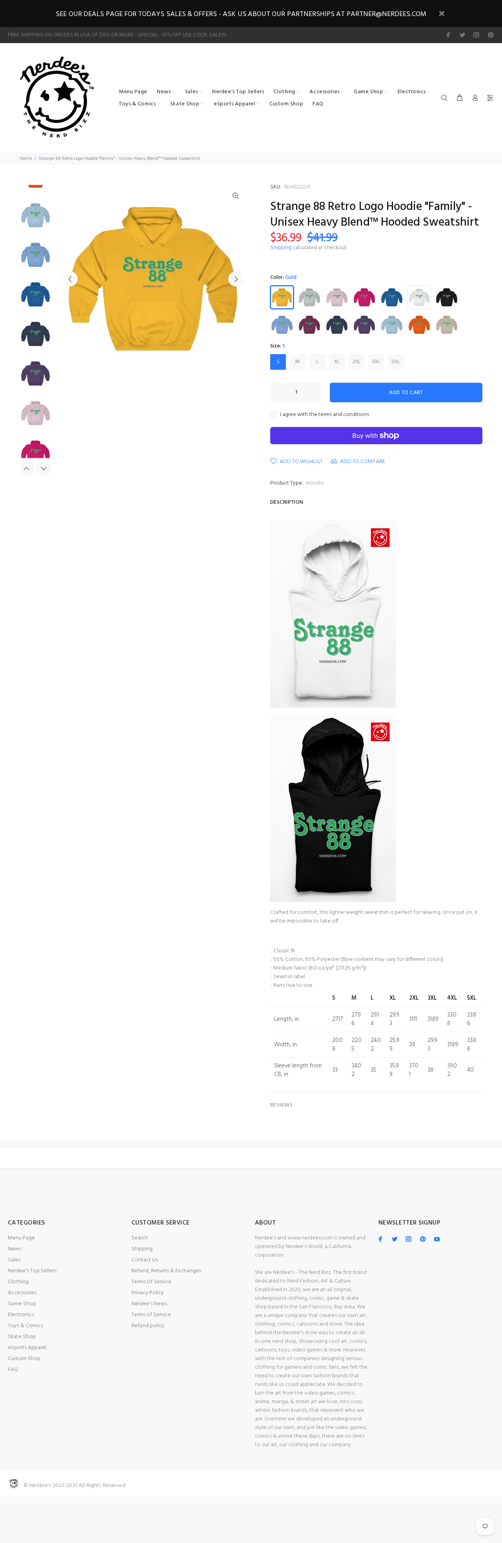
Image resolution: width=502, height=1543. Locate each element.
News (14, 1249)
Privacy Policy (147, 1292)
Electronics (21, 1314)
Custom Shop (24, 1358)
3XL (376, 361)
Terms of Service (151, 1314)
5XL (395, 361)
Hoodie (315, 483)
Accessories (22, 1292)
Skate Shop (22, 1336)
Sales (14, 1259)
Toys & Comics (25, 1325)
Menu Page (21, 1238)
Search (139, 1238)
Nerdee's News (149, 1303)
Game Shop (22, 1303)
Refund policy (147, 1325)
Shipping (280, 247)
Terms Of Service (151, 1281)
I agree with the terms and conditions (324, 415)
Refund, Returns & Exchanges (166, 1270)
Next (235, 278)
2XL (356, 361)
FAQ (13, 1369)
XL (337, 361)
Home (26, 159)
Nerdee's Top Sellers (32, 1270)
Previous (70, 278)
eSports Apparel (27, 1347)
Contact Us (144, 1259)
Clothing (18, 1281)
